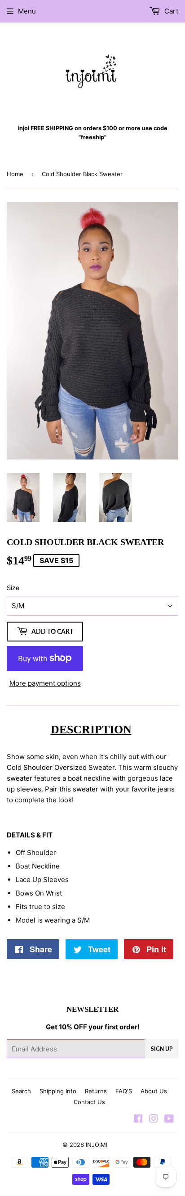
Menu (27, 11)
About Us (154, 1091)
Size (13, 587)
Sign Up (161, 1049)
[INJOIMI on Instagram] (153, 1119)
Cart (170, 11)
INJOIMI (96, 1144)
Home (15, 173)
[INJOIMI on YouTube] (169, 1119)
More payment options (45, 683)
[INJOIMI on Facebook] (138, 1119)
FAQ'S (123, 1091)
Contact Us (89, 1101)
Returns (96, 1091)
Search (21, 1091)
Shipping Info (58, 1091)
